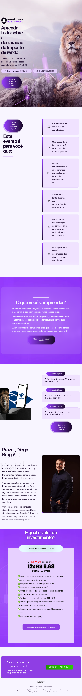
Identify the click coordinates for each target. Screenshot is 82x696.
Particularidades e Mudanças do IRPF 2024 (60, 380)
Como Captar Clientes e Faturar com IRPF (58, 396)
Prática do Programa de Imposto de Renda (57, 413)
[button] (61, 380)
